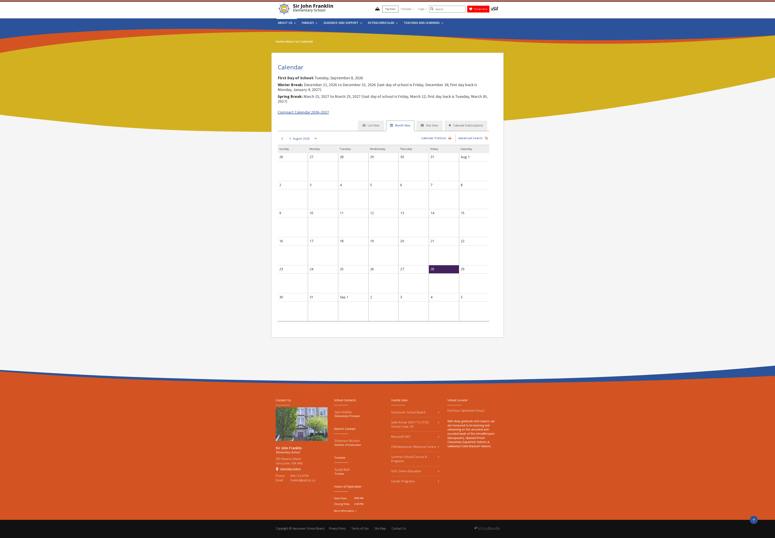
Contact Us (399, 528)
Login (421, 9)
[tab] (371, 126)
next (289, 138)
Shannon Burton (347, 440)
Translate (406, 9)
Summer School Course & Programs (409, 459)
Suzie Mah (342, 469)
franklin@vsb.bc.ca (302, 480)
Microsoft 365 (400, 437)
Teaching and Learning (422, 23)
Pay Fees (390, 9)
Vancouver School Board (408, 412)
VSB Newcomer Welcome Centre (413, 447)
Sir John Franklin (313, 5)
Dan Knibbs (343, 412)
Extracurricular (381, 23)
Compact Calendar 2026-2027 (303, 112)
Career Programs (403, 481)
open (315, 139)
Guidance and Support (341, 23)
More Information (344, 511)
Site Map (380, 528)
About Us (285, 23)
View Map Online (290, 469)
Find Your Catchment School (465, 411)
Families (308, 23)
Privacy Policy (337, 528)
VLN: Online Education (406, 471)
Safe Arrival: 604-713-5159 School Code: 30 (409, 424)
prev (281, 138)
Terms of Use (360, 528)
